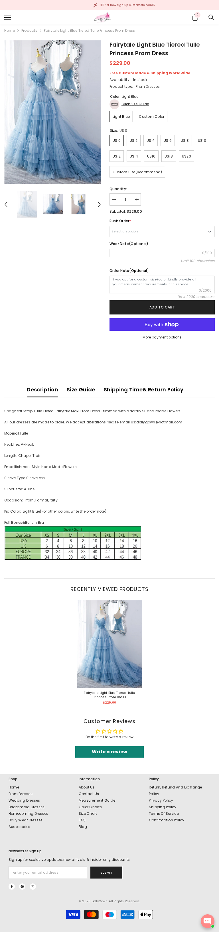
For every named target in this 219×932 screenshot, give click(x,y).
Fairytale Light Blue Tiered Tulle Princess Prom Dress (109, 695)
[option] (52, 112)
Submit (106, 873)
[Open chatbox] (207, 921)
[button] (6, 204)
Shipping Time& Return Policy (144, 389)
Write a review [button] (109, 751)
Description (42, 389)
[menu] (7, 17)
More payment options (162, 337)
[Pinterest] (22, 886)
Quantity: (118, 188)
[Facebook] (12, 886)
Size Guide (81, 389)
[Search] (211, 17)
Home (9, 30)
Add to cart (162, 307)
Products (29, 30)
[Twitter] (33, 886)
